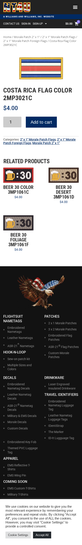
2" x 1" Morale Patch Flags (58, 37)
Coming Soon (15, 482)
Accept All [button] (42, 535)
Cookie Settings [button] (18, 535)
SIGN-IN (26, 23)
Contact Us (11, 23)
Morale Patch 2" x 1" (27, 37)
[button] (75, 7)
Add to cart (41, 122)
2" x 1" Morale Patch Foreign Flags (25, 41)
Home (7, 37)
